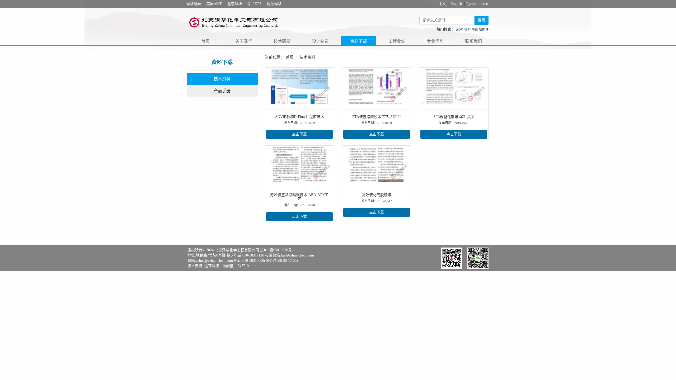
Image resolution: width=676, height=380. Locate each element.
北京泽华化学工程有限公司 (237, 250)
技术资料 (222, 79)
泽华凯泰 (193, 4)
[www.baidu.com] (236, 22)
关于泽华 (243, 41)
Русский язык (477, 4)
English (456, 4)
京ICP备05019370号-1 (277, 250)
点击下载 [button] (299, 134)
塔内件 (484, 29)
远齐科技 (211, 266)
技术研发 (282, 41)
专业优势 (435, 41)
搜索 (481, 20)
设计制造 (320, 41)
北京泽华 (234, 4)
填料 (467, 29)
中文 (442, 4)
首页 (205, 41)
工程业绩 (396, 41)
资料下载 (358, 41)
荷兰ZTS (254, 4)
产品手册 (222, 90)
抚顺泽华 (274, 4)
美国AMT (214, 4)
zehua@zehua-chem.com (214, 261)
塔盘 (475, 29)
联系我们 (473, 41)
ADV (459, 29)
